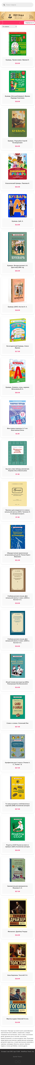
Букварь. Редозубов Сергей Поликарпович (17, 141)
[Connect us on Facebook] (16, 1061)
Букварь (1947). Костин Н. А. (17, 307)
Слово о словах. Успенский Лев (17, 723)
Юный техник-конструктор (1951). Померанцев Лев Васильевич (17, 683)
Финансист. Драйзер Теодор (17, 931)
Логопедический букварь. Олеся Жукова (17, 347)
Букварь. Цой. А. (17, 221)
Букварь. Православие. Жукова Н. (17, 60)
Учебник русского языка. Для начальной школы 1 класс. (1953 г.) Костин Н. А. (17, 597)
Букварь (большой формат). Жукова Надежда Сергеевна (17, 97)
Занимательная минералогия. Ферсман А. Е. (17, 887)
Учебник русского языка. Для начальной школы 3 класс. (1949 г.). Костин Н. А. (18, 640)
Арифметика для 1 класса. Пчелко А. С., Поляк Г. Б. (17, 763)
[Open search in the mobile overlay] (17, 5)
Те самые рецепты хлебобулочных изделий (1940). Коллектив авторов (17, 804)
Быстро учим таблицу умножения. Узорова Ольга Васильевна (17, 469)
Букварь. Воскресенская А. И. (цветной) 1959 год (17, 266)
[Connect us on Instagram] (19, 1061)
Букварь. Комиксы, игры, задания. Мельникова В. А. (17, 388)
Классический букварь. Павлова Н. (17, 183)
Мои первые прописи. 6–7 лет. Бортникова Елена (17, 429)
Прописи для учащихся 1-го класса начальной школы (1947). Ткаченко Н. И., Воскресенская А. (17, 511)
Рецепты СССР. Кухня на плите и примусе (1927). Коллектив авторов (17, 846)
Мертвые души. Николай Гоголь (17, 1019)
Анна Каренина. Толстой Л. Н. (17, 975)
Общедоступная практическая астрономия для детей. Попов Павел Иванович (17, 554)
